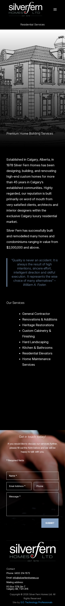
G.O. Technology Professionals (36, 602)
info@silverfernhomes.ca (26, 577)
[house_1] (32, 416)
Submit (49, 523)
